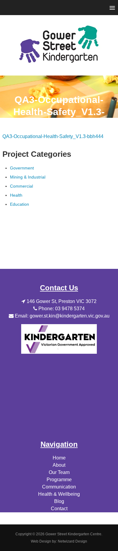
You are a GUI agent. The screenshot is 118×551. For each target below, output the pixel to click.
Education (19, 204)
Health (16, 195)
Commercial (21, 186)
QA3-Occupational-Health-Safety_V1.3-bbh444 (52, 136)
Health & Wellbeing (59, 494)
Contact (59, 508)
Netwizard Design (72, 541)
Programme (59, 479)
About (59, 465)
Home (59, 457)
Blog (59, 501)
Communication (59, 486)
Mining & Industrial (27, 177)
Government (22, 168)
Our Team (59, 472)
